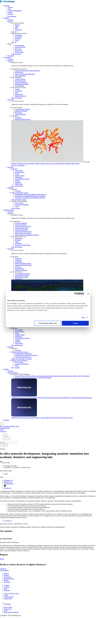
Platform (6, 18)
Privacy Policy (8, 607)
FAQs (17, 206)
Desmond (18, 38)
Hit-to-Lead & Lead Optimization (25, 74)
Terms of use (7, 609)
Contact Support (8, 597)
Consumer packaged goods (23, 357)
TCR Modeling (19, 86)
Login (5, 593)
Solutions (10, 61)
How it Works (19, 362)
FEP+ (16, 28)
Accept (75, 323)
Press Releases (12, 16)
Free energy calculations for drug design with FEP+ (30, 198)
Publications (18, 177)
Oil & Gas (18, 267)
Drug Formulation (20, 75)
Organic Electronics (21, 225)
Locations (10, 14)
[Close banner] (88, 293)
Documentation (19, 45)
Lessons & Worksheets (21, 204)
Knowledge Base (20, 47)
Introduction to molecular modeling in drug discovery (30, 194)
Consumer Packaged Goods (23, 231)
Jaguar (17, 40)
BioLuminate (19, 94)
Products (10, 21)
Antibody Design (20, 79)
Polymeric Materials (21, 223)
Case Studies (19, 170)
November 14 (8, 520)
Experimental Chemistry (22, 275)
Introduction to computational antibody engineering (30, 196)
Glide (16, 26)
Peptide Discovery (20, 81)
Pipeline (6, 369)
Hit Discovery (19, 72)
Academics (18, 118)
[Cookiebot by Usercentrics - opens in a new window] (76, 293)
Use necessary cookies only (48, 323)
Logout (7, 428)
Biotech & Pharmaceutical (22, 119)
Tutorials (17, 180)
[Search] (2, 445)
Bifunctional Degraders (22, 84)
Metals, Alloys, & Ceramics (23, 233)
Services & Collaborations (22, 245)
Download (11, 56)
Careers (10, 12)
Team (9, 9)
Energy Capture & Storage (23, 226)
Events (17, 174)
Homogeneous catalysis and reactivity (26, 355)
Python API (18, 50)
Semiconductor (19, 268)
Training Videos (19, 175)
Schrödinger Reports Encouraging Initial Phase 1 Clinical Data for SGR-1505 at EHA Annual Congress (42, 417)
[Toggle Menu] (7, 438)
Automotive (18, 262)
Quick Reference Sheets (22, 179)
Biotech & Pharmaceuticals (23, 263)
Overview (10, 19)
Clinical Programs (13, 372)
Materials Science (9, 210)
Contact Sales (8, 598)
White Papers (19, 184)
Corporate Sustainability (15, 10)
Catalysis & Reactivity (21, 230)
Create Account (13, 593)
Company (7, 5)
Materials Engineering (21, 277)
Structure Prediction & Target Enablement (27, 70)
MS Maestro (18, 35)
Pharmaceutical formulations (23, 353)
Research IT (18, 112)
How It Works (19, 203)
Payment (2, 428)
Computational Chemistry (22, 109)
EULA (6, 610)
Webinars (18, 182)
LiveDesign (18, 30)
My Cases (18, 49)
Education (11, 187)
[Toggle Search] (2, 423)
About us (10, 7)
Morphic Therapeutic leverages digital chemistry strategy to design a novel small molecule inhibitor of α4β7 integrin (45, 163)
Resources (11, 167)
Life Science (7, 57)
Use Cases (11, 99)
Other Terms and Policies (11, 612)
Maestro (17, 25)
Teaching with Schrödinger (19, 360)
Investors (6, 420)
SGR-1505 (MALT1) (52, 376)
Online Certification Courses (19, 192)
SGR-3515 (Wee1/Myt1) (33, 377)
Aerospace (18, 260)
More (83, 317)
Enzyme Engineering (21, 82)
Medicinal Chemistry (21, 111)
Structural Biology (20, 114)
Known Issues (19, 52)
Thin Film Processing (21, 228)
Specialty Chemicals (21, 270)
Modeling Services (20, 96)
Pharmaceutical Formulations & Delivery (27, 235)
